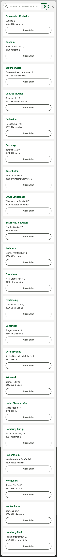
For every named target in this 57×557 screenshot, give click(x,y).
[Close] (52, 6)
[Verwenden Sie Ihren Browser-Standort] (45, 6)
